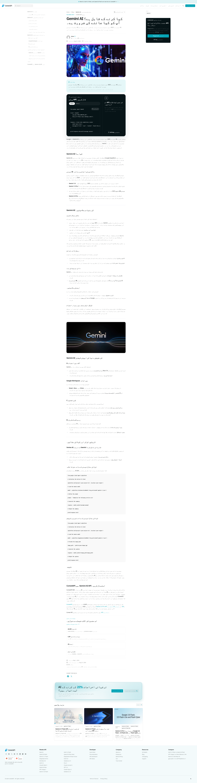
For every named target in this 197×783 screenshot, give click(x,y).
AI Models (144, 752)
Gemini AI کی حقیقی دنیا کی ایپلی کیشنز (36, 35)
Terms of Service (94, 778)
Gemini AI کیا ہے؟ (32, 11)
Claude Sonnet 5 (68, 765)
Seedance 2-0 (67, 771)
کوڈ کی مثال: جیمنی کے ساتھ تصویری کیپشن (37, 58)
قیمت (147, 6)
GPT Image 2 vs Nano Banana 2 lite (177, 754)
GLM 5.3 (41, 763)
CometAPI (69, 604)
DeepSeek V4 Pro (43, 758)
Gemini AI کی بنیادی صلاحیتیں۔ (35, 17)
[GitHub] (17, 754)
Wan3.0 (41, 752)
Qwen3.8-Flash (43, 754)
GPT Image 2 (42, 769)
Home (67, 12)
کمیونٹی (171, 6)
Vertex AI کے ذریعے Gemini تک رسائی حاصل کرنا (37, 52)
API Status (92, 758)
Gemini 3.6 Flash (43, 771)
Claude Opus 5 (67, 769)
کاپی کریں (96, 108)
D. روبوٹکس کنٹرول (33, 46)
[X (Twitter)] (11, 754)
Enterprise (118, 754)
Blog (72, 12)
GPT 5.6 (66, 767)
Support (144, 758)
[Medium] (23, 754)
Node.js (78, 103)
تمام (138, 704)
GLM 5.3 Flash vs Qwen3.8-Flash (176, 752)
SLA (117, 758)
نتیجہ (28, 61)
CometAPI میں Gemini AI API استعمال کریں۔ (36, 64)
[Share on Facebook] (68, 676)
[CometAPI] (7, 5)
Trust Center (119, 761)
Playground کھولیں (113, 128)
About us (118, 752)
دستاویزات (154, 6)
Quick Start (92, 752)
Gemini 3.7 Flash (43, 756)
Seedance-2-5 (67, 761)
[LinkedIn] (20, 754)
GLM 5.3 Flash (67, 752)
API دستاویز (105, 612)
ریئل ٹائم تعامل (33, 23)
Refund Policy (119, 756)
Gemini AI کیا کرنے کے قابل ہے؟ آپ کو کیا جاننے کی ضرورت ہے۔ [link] (83, 12)
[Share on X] (71, 676)
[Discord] (14, 754)
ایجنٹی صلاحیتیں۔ (33, 29)
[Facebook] (9, 754)
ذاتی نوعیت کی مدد (33, 26)
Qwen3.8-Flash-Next (69, 754)
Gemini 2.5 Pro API (101, 606)
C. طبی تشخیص (32, 44)
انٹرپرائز (163, 6)
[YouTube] (25, 754)
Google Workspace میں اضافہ (36, 41)
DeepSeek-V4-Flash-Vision (70, 756)
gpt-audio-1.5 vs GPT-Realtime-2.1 (177, 758)
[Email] (6, 754)
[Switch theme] (191, 778)
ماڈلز (142, 6)
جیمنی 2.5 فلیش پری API (115, 606)
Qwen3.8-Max (43, 767)
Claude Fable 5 (43, 765)
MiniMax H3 (42, 761)
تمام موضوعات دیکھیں (72, 624)
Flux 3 (65, 763)
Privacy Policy (103, 778)
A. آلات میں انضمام (33, 38)
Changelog (145, 756)
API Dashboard (93, 756)
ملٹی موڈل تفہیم (33, 20)
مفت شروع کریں (190, 5)
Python (72, 103)
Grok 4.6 (66, 758)
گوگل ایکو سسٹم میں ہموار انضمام (37, 32)
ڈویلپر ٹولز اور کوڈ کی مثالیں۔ (35, 49)
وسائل (177, 6)
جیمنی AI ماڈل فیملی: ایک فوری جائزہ (37, 14)
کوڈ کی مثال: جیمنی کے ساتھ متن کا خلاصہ (37, 55)
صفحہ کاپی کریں (119, 12)
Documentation (93, 754)
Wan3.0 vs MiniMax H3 (174, 756)
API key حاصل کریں (115, 132)
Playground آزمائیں (158, 36)
